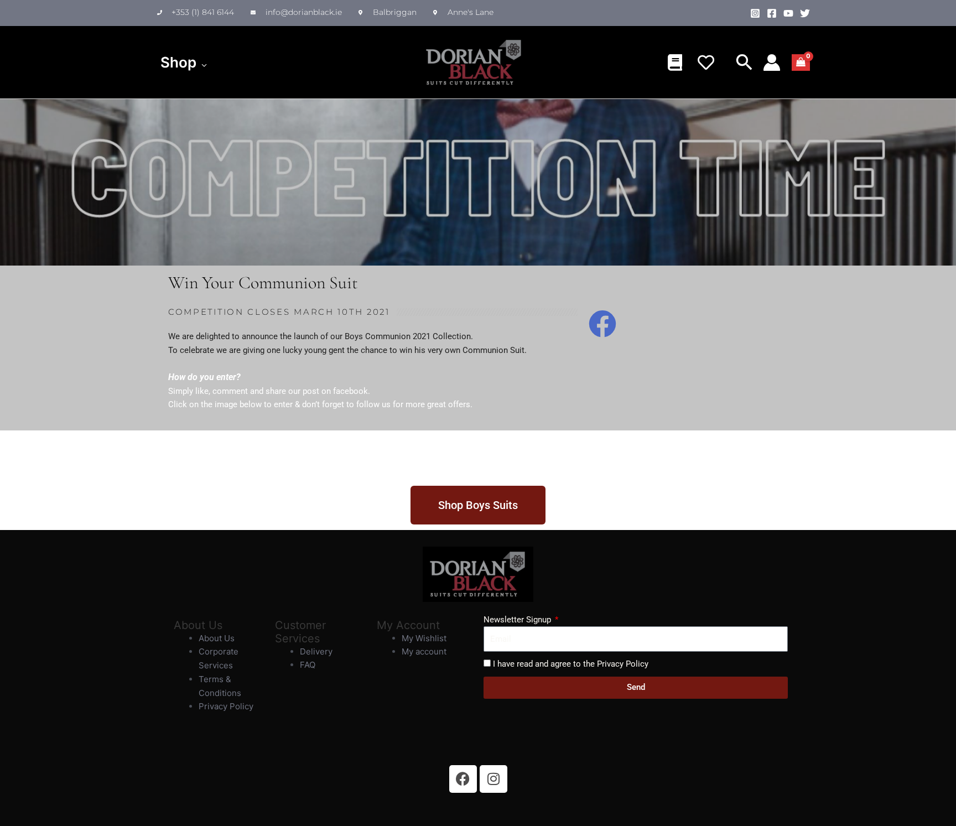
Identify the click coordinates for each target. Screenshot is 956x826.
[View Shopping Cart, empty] (801, 62)
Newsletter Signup (518, 620)
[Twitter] (805, 13)
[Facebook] (772, 13)
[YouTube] (788, 13)
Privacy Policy (226, 706)
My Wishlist (424, 638)
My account (424, 651)
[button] (201, 62)
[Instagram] (755, 13)
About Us (217, 638)
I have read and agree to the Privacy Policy (570, 664)
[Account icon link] (772, 62)
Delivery (316, 651)
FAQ (307, 664)
